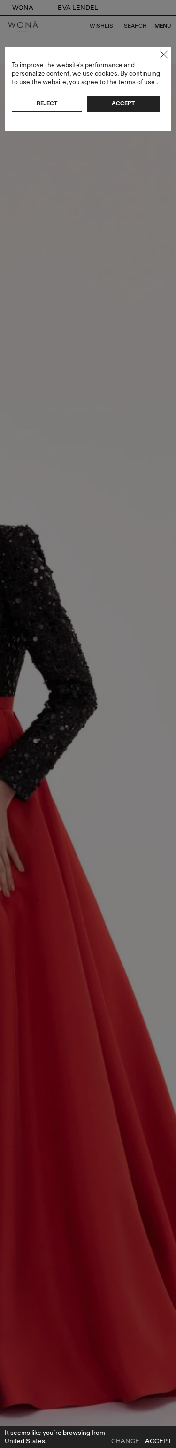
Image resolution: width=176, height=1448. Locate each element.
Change (125, 1441)
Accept (158, 1441)
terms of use (136, 81)
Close (163, 54)
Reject (47, 103)
